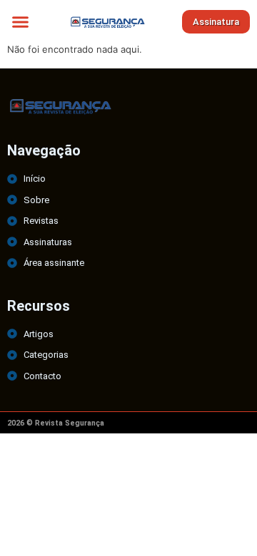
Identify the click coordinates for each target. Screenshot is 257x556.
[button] (20, 21)
